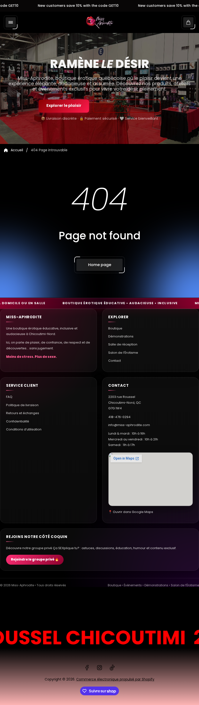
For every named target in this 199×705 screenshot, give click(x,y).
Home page (99, 265)
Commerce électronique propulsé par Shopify (115, 679)
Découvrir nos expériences (126, 106)
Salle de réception (122, 344)
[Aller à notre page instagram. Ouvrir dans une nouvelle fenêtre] (99, 667)
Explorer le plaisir (63, 105)
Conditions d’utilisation (23, 429)
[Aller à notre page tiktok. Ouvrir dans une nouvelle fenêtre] (112, 667)
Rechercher (15, 609)
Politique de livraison (22, 405)
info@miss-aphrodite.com (129, 425)
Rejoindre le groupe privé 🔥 (35, 559)
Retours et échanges (22, 413)
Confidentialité (17, 421)
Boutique (115, 328)
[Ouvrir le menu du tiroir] (10, 22)
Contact (114, 360)
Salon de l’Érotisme (123, 352)
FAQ (9, 396)
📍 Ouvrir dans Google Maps (130, 512)
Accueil (17, 150)
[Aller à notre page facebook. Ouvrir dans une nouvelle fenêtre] (87, 667)
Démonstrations (120, 336)
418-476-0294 (119, 417)
